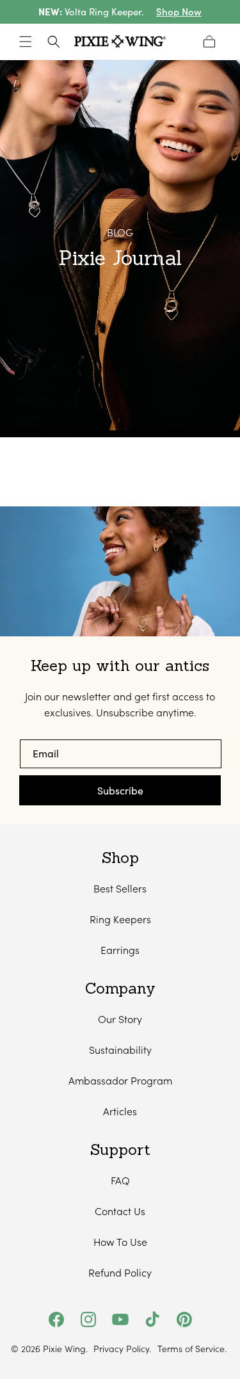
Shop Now (179, 12)
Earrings (120, 949)
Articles (120, 1111)
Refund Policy (120, 1272)
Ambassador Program (120, 1080)
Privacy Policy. (122, 1348)
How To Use (120, 1241)
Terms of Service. (192, 1348)
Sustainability (120, 1049)
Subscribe (120, 790)
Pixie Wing (64, 1349)
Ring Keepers (120, 919)
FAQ (120, 1180)
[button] (26, 42)
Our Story (120, 1019)
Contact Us (120, 1211)
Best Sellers (120, 888)
